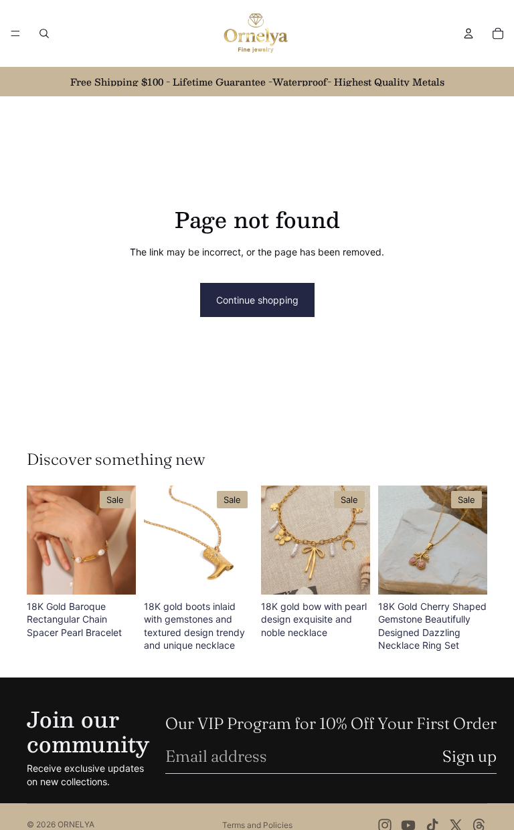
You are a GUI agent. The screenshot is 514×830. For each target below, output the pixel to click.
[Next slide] (121, 539)
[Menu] (15, 33)
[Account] (468, 33)
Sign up (469, 756)
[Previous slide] (41, 539)
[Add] (115, 574)
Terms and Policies (257, 825)
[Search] (44, 33)
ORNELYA (76, 824)
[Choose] (466, 574)
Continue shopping (257, 300)
